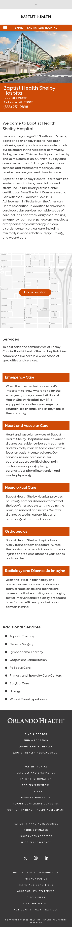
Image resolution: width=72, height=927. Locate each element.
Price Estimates (36, 830)
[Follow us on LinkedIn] (47, 858)
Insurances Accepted (36, 836)
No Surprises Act (36, 903)
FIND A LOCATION (36, 740)
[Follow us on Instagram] (36, 858)
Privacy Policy (36, 879)
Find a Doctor (36, 734)
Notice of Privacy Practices (36, 909)
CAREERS (36, 791)
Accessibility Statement (36, 891)
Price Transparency (36, 842)
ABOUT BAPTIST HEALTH (36, 746)
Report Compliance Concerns (36, 803)
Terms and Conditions (36, 885)
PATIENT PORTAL (36, 766)
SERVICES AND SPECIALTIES (36, 773)
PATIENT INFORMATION (36, 779)
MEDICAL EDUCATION (36, 797)
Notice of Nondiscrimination (36, 872)
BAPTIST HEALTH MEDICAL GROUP (36, 752)
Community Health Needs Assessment (36, 810)
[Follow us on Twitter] (25, 859)
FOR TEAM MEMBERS (36, 785)
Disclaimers (36, 897)
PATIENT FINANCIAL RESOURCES (36, 824)
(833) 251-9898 (15, 106)
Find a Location (35, 292)
